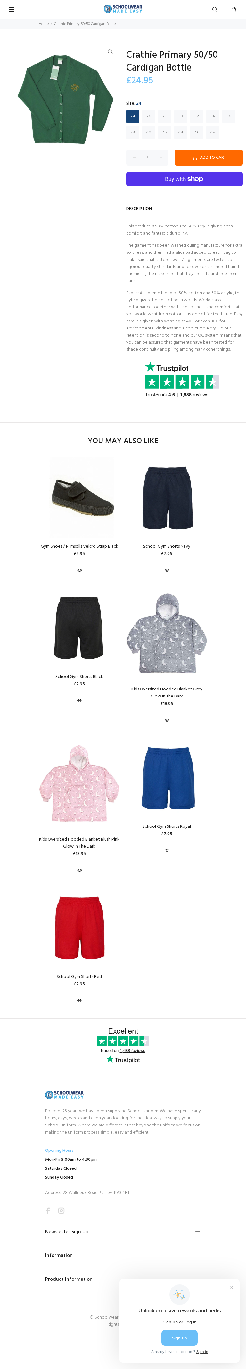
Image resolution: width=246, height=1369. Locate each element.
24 (132, 116)
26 (148, 116)
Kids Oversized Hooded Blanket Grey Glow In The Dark (166, 693)
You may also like (123, 441)
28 (164, 116)
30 (180, 116)
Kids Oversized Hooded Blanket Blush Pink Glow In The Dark (79, 843)
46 (196, 132)
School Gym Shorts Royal (167, 826)
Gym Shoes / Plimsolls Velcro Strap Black (79, 546)
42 (164, 132)
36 (229, 116)
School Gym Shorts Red (79, 976)
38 (132, 132)
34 (212, 116)
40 (148, 132)
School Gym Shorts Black (79, 676)
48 (212, 132)
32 (197, 116)
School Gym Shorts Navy (166, 546)
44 (180, 132)
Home (44, 24)
